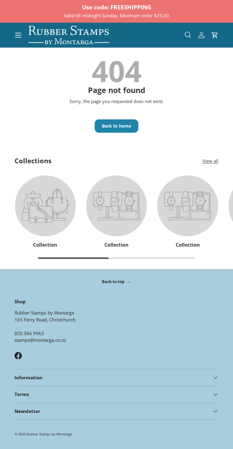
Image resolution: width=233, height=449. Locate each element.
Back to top (113, 281)
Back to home (116, 126)
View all (210, 161)
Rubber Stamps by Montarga (49, 434)
